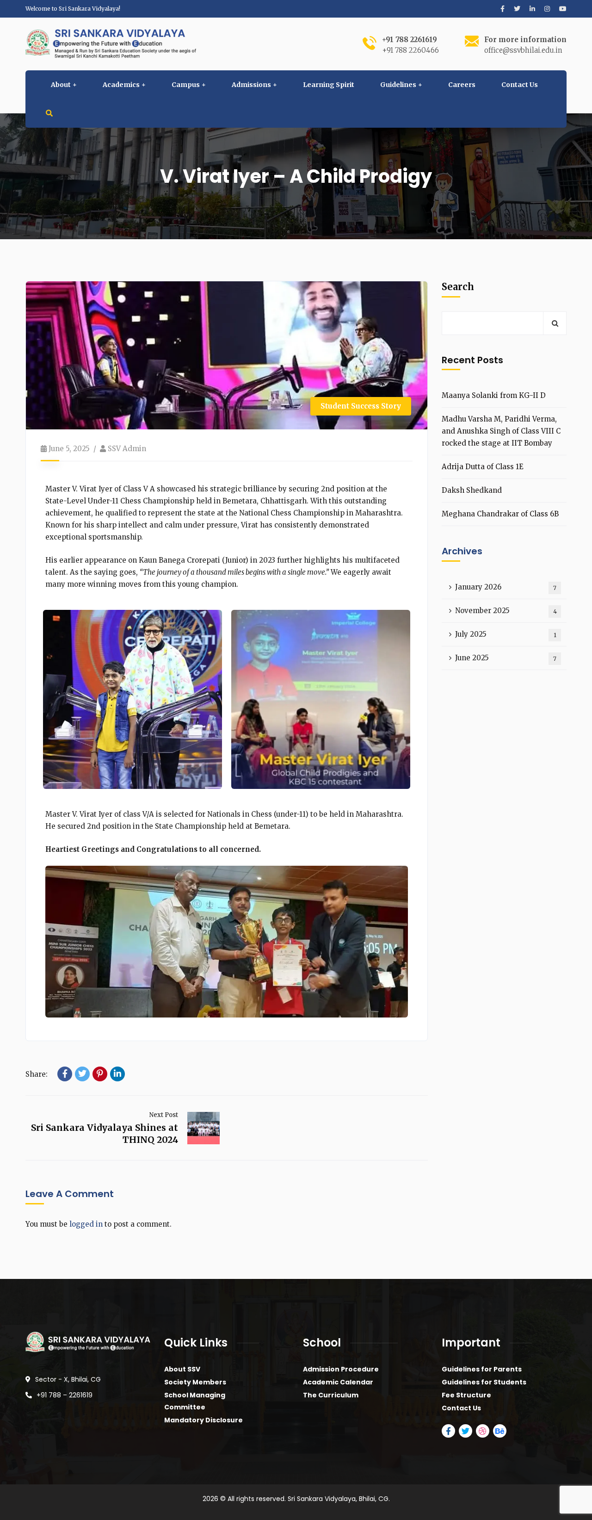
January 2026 (505, 587)
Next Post (163, 1115)
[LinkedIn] (117, 1074)
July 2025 (505, 634)
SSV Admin (127, 448)
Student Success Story (361, 406)
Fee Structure (466, 1395)
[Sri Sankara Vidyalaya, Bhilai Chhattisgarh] (110, 43)
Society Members (195, 1382)
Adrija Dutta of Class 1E (483, 466)
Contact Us (461, 1408)
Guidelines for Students (484, 1382)
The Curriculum (330, 1395)
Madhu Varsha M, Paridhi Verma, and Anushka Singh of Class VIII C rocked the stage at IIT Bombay (501, 431)
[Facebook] (64, 1074)
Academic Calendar (338, 1382)
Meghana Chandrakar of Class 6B (500, 513)
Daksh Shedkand (472, 490)
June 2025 (505, 657)
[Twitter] (82, 1074)
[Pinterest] (99, 1074)
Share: (36, 1074)
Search (458, 286)
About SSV (182, 1369)
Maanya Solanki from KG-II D (494, 395)
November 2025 (506, 610)
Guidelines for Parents (482, 1369)
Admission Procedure (341, 1369)
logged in (86, 1224)
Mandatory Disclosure (203, 1420)
